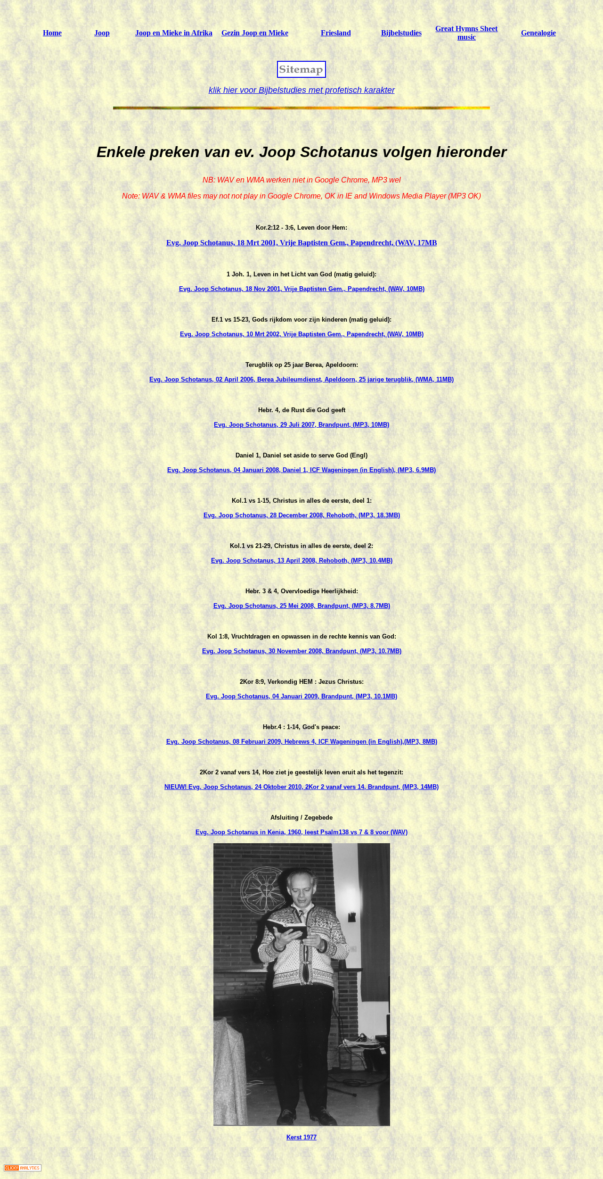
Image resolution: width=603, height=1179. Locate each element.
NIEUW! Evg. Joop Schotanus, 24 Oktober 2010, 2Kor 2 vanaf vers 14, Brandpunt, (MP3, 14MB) (301, 786)
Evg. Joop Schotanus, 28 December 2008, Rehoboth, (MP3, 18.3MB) (302, 515)
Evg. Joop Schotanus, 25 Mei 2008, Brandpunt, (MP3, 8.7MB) (301, 605)
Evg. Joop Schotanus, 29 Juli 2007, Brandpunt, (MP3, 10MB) (301, 424)
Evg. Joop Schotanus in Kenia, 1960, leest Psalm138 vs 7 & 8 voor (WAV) (301, 832)
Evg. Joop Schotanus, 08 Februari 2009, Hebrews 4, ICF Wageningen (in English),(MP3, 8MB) (301, 741)
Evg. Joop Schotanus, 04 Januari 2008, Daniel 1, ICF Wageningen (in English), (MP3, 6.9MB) (301, 469)
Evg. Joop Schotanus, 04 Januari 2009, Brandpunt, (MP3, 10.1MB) (301, 696)
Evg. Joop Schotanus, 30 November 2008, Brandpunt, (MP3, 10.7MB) (301, 651)
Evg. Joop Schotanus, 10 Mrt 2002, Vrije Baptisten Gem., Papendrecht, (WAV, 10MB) (302, 334)
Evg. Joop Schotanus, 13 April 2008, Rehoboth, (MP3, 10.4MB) (301, 560)
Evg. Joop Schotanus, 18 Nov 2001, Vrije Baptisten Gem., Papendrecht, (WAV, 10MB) (301, 288)
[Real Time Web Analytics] (22, 1169)
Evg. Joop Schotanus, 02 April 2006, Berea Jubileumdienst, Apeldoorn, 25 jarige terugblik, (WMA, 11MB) (301, 379)
